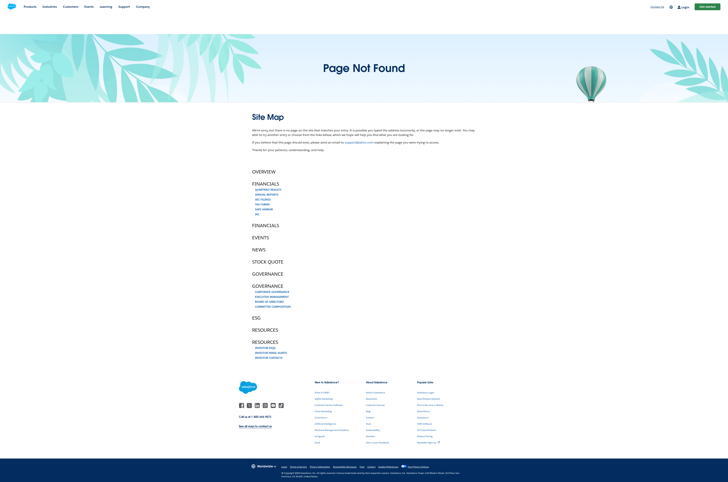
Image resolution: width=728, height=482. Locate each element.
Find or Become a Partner (430, 405)
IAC (257, 214)
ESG (256, 318)
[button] (264, 466)
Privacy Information (320, 466)
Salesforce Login (425, 392)
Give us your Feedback (377, 442)
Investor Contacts (268, 357)
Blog (368, 411)
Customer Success (375, 405)
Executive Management (272, 297)
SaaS (317, 442)
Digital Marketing (324, 398)
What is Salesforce (375, 392)
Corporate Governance (272, 292)
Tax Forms (262, 204)
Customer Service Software (329, 405)
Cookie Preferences (388, 466)
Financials (265, 184)
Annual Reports (266, 194)
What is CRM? (322, 392)
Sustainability (373, 430)
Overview (264, 172)
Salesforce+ (423, 417)
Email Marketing (323, 411)
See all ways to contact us (255, 426)
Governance (267, 274)
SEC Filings (263, 199)
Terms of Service (298, 466)
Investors (370, 436)
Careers (370, 417)
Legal (284, 466)
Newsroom (371, 398)
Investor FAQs (265, 348)
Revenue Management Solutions (332, 430)
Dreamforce (423, 411)
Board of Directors (269, 301)
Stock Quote (267, 262)
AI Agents (320, 436)
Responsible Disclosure (345, 466)
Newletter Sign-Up (426, 442)
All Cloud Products (426, 430)
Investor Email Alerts (271, 353)
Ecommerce (321, 417)
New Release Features (428, 398)
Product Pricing (425, 436)
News (258, 250)
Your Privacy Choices (418, 466)
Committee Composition (273, 306)
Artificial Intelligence (325, 423)
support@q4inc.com (359, 142)
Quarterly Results (268, 189)
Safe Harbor (264, 209)
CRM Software (424, 423)
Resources (265, 330)
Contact (371, 466)
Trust (368, 423)
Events (260, 238)
